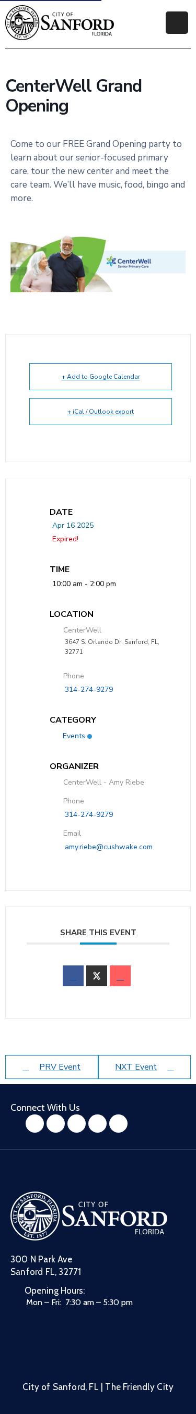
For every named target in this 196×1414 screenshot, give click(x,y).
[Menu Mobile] (177, 22)
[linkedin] (118, 1123)
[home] (97, 1123)
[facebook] (73, 975)
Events (74, 736)
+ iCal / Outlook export (100, 411)
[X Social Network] (96, 975)
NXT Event (136, 1067)
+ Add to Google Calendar (101, 377)
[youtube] (76, 1123)
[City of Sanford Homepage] (88, 1216)
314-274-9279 (89, 689)
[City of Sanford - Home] (59, 22)
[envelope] (120, 975)
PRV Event (59, 1067)
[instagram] (56, 1123)
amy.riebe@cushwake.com (109, 847)
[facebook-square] (35, 1123)
